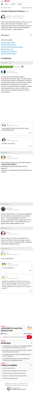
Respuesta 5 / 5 (6, 248)
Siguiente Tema (26, 7)
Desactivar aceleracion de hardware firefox (14, 376)
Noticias (4, 333)
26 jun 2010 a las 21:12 (12, 254)
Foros (6, 4)
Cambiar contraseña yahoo (10, 378)
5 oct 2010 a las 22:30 (12, 72)
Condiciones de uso (23, 383)
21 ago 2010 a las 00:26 (12, 158)
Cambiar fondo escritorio (9, 51)
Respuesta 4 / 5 (6, 228)
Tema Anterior (7, 7)
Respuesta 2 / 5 (6, 152)
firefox (29, 22)
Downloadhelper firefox (8, 53)
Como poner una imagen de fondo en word (14, 370)
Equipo (15, 383)
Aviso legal (25, 385)
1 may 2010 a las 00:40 (12, 210)
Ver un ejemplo (28, 333)
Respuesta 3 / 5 (6, 204)
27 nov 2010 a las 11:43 (12, 234)
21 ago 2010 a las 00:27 (13, 265)
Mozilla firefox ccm (7, 49)
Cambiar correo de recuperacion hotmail (13, 373)
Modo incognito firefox (8, 368)
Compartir (6, 35)
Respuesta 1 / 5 (6, 63)
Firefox (20, 4)
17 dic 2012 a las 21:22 (17, 17)
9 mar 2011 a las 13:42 (12, 140)
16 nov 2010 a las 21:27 (13, 125)
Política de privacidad (10, 385)
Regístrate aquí (9, 383)
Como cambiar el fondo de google (12, 47)
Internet (13, 4)
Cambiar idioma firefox (8, 45)
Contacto (19, 385)
